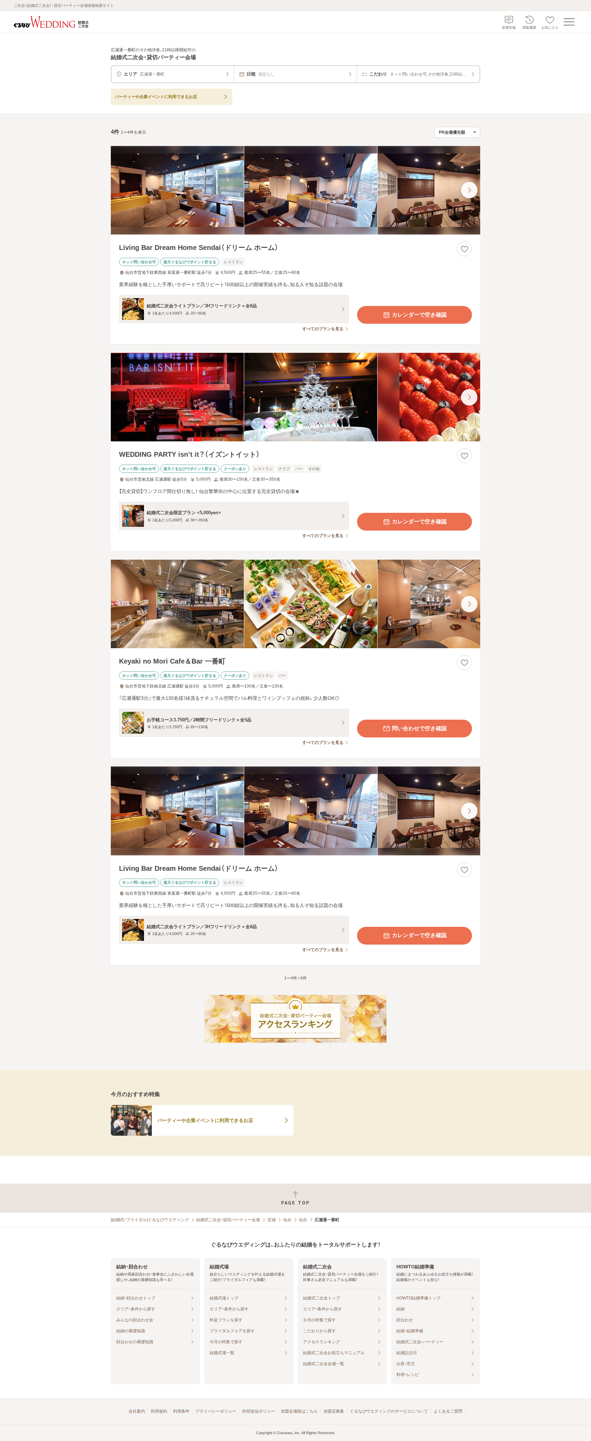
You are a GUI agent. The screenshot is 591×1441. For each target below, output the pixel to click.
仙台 (287, 1219)
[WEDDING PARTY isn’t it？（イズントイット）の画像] (295, 397)
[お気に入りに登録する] (464, 248)
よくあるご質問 (448, 1411)
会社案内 (137, 1411)
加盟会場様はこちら (299, 1411)
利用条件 (181, 1411)
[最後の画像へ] (469, 190)
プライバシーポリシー (215, 1411)
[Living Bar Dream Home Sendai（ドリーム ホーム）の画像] (295, 190)
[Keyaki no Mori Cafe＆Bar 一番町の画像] (295, 604)
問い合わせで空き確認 (419, 728)
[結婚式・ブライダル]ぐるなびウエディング (150, 1219)
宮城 (271, 1219)
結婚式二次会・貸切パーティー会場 (228, 1219)
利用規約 (159, 1411)
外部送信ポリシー (258, 1411)
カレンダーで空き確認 (419, 315)
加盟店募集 (334, 1411)
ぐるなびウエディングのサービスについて (389, 1411)
